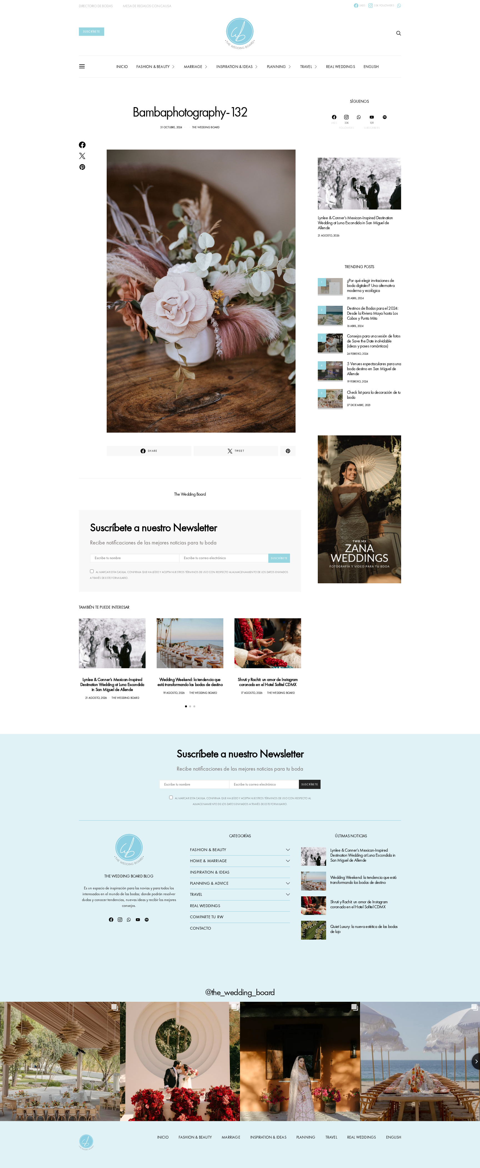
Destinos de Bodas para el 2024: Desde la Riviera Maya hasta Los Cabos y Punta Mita (372, 313)
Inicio (122, 66)
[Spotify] (385, 122)
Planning (276, 66)
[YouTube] (138, 919)
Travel (306, 66)
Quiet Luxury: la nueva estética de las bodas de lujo (364, 929)
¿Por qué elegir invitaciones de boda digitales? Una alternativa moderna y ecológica (370, 285)
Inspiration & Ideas (209, 872)
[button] (186, 706)
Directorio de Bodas (96, 6)
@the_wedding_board (239, 992)
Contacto (200, 928)
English (371, 66)
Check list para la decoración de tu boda (374, 395)
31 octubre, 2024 (171, 127)
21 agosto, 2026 (96, 698)
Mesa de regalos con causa (147, 6)
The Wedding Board (205, 127)
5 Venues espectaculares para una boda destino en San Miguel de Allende (374, 369)
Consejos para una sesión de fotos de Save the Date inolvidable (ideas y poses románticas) (373, 341)
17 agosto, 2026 (251, 693)
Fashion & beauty (152, 66)
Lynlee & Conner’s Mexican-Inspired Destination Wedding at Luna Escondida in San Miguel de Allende (112, 684)
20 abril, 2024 (355, 298)
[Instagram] (120, 919)
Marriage (193, 66)
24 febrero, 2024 (357, 353)
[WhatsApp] (399, 5)
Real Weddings (340, 66)
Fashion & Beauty (208, 849)
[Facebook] (111, 919)
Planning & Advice (209, 883)
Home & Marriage (208, 861)
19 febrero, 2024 (357, 381)
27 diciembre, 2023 (359, 405)
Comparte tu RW (206, 917)
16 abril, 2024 (355, 326)
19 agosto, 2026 (173, 693)
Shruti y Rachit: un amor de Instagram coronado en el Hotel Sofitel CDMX (268, 682)
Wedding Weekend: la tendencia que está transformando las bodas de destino (190, 682)
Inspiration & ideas (234, 66)
